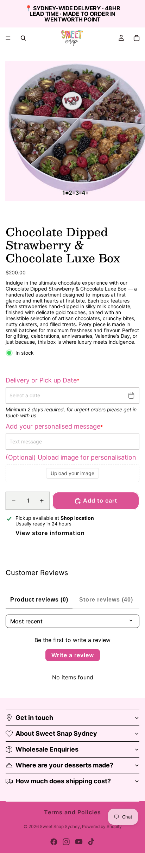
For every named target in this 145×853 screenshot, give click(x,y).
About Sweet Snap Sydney (56, 733)
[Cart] (136, 38)
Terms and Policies (72, 812)
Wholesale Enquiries (46, 749)
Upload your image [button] (72, 473)
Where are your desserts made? (64, 765)
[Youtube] (79, 842)
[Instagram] (66, 842)
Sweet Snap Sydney (60, 826)
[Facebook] (54, 842)
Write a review (72, 655)
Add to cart (100, 500)
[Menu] (8, 38)
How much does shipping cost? (63, 781)
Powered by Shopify (102, 826)
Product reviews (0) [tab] (39, 600)
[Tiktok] (91, 842)
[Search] (23, 38)
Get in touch (34, 717)
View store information (50, 532)
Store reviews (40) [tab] (106, 600)
